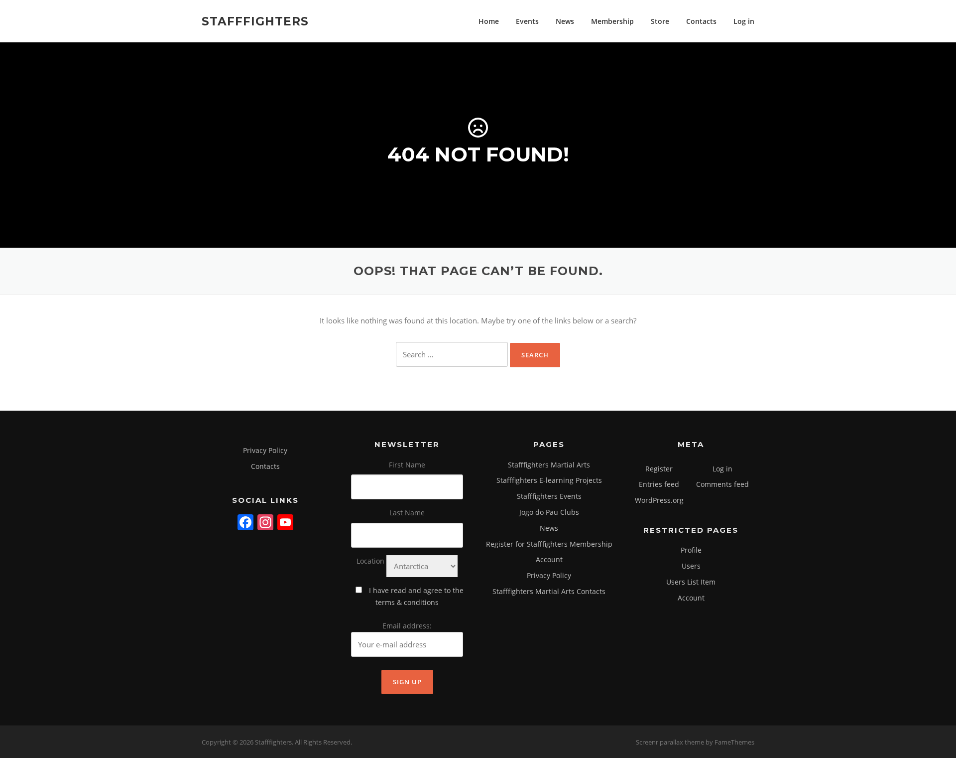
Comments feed (722, 484)
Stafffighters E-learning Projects (549, 480)
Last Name (407, 512)
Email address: (407, 625)
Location (370, 561)
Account (549, 559)
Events (527, 21)
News (565, 21)
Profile (691, 550)
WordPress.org (659, 500)
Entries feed (659, 484)
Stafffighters (255, 21)
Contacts (701, 21)
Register (659, 468)
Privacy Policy (265, 450)
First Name (407, 464)
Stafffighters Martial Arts (549, 464)
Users (691, 566)
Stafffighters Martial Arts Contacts (548, 591)
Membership (612, 21)
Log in (743, 21)
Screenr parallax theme (670, 742)
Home (488, 21)
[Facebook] (245, 523)
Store (660, 21)
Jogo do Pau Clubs (549, 512)
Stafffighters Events (549, 496)
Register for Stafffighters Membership (549, 544)
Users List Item (691, 582)
